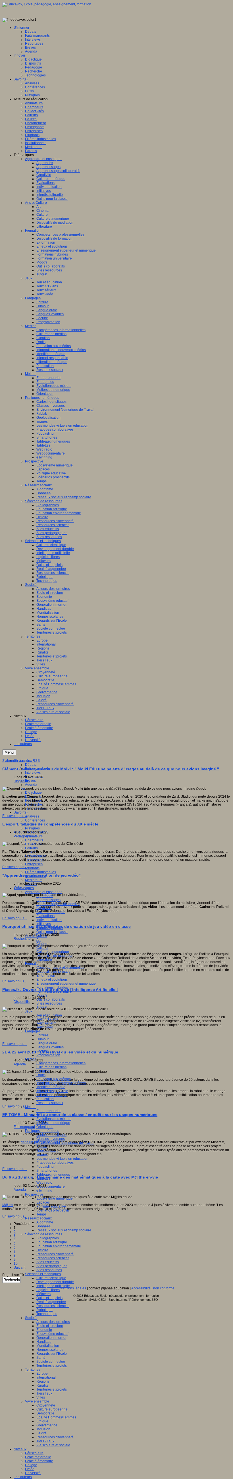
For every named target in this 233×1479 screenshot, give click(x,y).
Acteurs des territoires (53, 1322)
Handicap (43, 1342)
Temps (41, 1214)
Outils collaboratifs (50, 999)
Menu (9, 752)
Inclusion (43, 1429)
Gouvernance (46, 1425)
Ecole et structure (49, 1326)
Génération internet (51, 1338)
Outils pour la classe (52, 932)
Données (43, 1226)
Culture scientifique (51, 1278)
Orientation (44, 1127)
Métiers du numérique (53, 1123)
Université (33, 1473)
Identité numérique (50, 1087)
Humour (42, 1039)
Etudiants (32, 868)
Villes (40, 1397)
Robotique (44, 1310)
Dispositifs (22, 781)
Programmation (48, 1055)
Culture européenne (52, 1409)
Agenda (31, 785)
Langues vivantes (50, 1047)
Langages (33, 1031)
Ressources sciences (52, 1258)
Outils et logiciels (49, 1298)
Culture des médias (51, 1067)
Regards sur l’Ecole (51, 1354)
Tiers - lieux (45, 1441)
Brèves (30, 781)
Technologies (46, 1314)
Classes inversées (50, 1139)
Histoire (42, 1250)
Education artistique (51, 1242)
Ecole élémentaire (39, 1461)
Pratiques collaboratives (55, 1163)
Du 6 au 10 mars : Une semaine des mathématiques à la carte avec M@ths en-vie (80, 1177)
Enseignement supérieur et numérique (66, 984)
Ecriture (42, 1035)
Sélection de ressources (43, 1234)
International (46, 1378)
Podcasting (45, 1167)
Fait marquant (24, 1127)
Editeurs (31, 848)
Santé (40, 1358)
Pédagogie (22, 836)
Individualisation (49, 920)
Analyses (32, 816)
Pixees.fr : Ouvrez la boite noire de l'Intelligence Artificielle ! (60, 989)
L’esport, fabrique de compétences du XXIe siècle (50, 824)
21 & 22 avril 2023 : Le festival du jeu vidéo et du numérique (60, 1052)
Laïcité (41, 1433)
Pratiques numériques (42, 1131)
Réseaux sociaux (49, 1103)
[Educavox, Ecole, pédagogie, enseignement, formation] (46, 4)
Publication (45, 1099)
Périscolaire (34, 1453)
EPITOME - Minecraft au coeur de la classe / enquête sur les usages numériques (79, 1114)
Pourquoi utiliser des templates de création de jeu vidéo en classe (66, 926)
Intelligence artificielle (53, 1286)
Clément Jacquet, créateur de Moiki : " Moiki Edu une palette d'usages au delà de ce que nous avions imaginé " (110, 769)
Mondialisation (47, 1346)
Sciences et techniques (43, 1274)
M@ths (7, 1205)
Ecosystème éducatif (52, 1334)
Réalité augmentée (51, 1302)
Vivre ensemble (37, 1401)
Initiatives (43, 924)
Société (31, 1318)
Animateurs (34, 836)
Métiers (30, 1107)
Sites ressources (49, 1003)
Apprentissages (48, 900)
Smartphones (46, 1171)
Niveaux (20, 1449)
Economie (44, 1330)
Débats (30, 765)
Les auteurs (23, 1477)
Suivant (19, 1268)
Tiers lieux (44, 1393)
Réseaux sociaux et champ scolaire (63, 1230)
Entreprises (34, 864)
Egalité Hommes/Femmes (56, 1417)
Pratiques (32, 828)
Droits (40, 1075)
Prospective (34, 1194)
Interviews (33, 773)
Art (38, 940)
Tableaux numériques (53, 1175)
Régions (42, 1381)
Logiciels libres (48, 1290)
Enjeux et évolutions (52, 980)
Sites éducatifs (47, 1262)
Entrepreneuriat (48, 1111)
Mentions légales (73, 1288)
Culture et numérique (52, 952)
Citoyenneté (45, 1405)
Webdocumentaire (50, 1186)
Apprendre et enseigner (43, 892)
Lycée (29, 1469)
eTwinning (44, 1190)
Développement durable (55, 1282)
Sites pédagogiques (51, 1266)
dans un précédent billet (39, 1142)
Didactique (33, 793)
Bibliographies (47, 1238)
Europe (42, 1374)
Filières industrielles (40, 872)
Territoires (32, 1370)
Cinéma (42, 944)
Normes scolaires (49, 1350)
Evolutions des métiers (53, 1119)
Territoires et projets (51, 1366)
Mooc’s (41, 995)
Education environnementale (58, 1246)
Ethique (42, 1421)
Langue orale (46, 1043)
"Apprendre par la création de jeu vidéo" (41, 875)
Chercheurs (34, 840)
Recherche (22, 939)
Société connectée (50, 1362)
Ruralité (42, 1385)
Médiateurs (33, 880)
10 (16, 1264)
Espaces (43, 1202)
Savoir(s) (21, 812)
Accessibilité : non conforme (152, 1288)
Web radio (44, 1183)
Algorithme (44, 1222)
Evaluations (45, 916)
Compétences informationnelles (61, 1063)
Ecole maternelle (38, 1457)
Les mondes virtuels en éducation (62, 1159)
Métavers (43, 1294)
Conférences (35, 820)
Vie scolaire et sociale (53, 1445)
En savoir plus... (14, 816)
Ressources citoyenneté (55, 1254)
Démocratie (45, 1413)
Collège (31, 1465)
